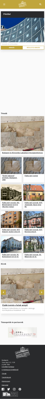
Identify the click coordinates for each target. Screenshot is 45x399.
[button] (3, 292)
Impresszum (6, 381)
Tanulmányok (6, 377)
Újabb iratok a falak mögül (15, 305)
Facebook (3, 389)
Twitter (8, 389)
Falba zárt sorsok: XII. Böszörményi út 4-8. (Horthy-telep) (11, 205)
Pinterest (20, 389)
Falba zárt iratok (31, 176)
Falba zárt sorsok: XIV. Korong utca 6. (33, 231)
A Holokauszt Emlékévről (10, 370)
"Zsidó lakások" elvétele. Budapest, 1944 (9, 178)
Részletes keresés (33, 47)
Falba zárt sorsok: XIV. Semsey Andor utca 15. (11, 231)
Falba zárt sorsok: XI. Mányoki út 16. (33, 256)
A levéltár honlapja (8, 367)
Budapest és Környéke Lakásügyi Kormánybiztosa (22, 153)
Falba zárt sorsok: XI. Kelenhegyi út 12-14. (10, 256)
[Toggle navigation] (4, 4)
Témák (4, 374)
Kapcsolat (5, 385)
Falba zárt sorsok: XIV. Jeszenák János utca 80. (33, 205)
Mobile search (40, 4)
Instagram (14, 389)
